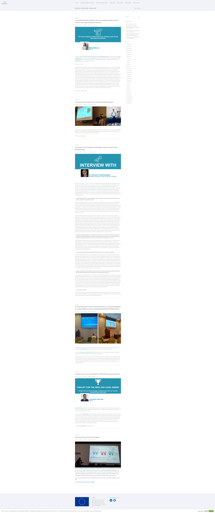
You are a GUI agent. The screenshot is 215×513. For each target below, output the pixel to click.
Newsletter (112, 2)
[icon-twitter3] (114, 500)
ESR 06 (95, 190)
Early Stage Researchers (101, 2)
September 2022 (129, 78)
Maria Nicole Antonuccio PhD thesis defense (87, 437)
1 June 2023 (76, 434)
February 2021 (129, 94)
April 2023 (128, 64)
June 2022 (128, 84)
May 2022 (128, 86)
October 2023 (129, 52)
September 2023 (129, 54)
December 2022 (129, 72)
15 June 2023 (77, 144)
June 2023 (128, 60)
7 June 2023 (76, 304)
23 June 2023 (77, 17)
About (77, 2)
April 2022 (128, 88)
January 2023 (129, 70)
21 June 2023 (77, 99)
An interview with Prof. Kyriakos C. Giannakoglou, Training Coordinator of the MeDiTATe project (96, 148)
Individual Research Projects (87, 2)
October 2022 (129, 76)
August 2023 (129, 56)
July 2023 (128, 58)
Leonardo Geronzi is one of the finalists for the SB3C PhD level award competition (97, 374)
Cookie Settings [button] (200, 511)
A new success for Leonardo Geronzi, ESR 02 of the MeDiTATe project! (94, 102)
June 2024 (128, 44)
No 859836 (98, 505)
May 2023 (128, 62)
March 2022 (129, 90)
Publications (120, 2)
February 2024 (129, 48)
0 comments (84, 104)
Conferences (128, 2)
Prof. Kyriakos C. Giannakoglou (88, 183)
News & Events (136, 2)
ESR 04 (88, 190)
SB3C (108, 129)
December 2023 (129, 50)
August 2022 (129, 80)
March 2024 (129, 46)
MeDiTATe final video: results (131, 24)
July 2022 (128, 82)
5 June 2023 (76, 371)
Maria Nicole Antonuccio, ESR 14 (87, 468)
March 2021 (129, 92)
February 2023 (129, 68)
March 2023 (129, 66)
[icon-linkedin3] (111, 500)
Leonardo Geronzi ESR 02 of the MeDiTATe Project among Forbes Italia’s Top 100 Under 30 (132, 27)
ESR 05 (91, 190)
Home (135, 8)
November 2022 (129, 74)
